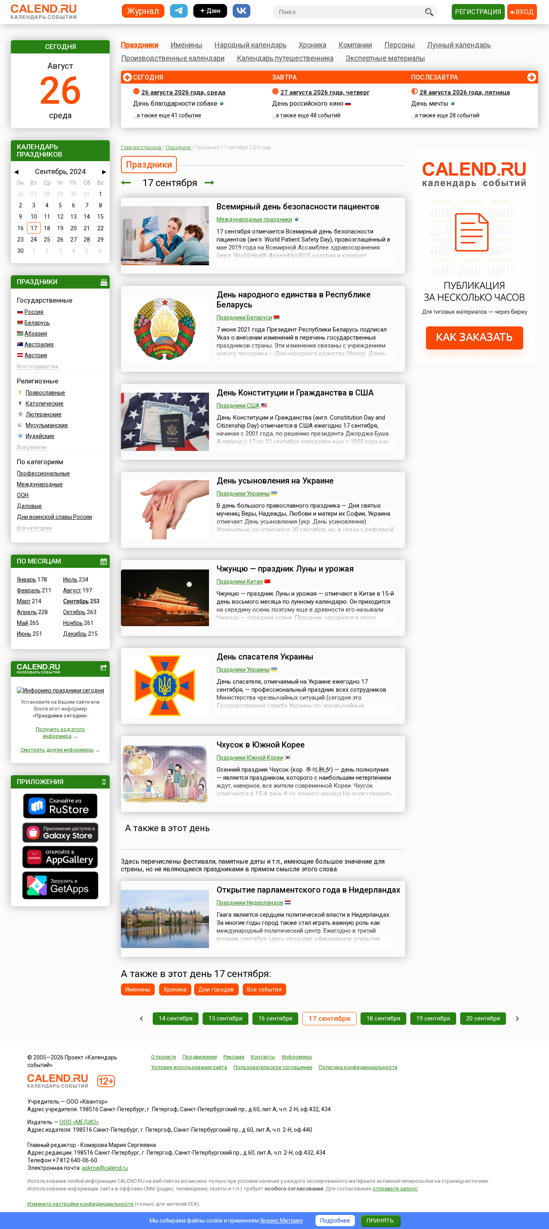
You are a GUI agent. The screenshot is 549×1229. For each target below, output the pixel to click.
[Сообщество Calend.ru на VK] (241, 11)
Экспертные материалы (385, 58)
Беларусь (37, 323)
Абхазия (36, 333)
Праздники (139, 45)
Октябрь (74, 612)
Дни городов (216, 989)
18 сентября (383, 1018)
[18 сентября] (209, 182)
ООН (23, 495)
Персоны (399, 45)
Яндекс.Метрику (281, 1220)
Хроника (312, 45)
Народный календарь (251, 45)
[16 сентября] (126, 182)
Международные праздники (254, 219)
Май (22, 623)
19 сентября (433, 1018)
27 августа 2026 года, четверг (325, 92)
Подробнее (335, 1220)
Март (24, 601)
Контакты (263, 1057)
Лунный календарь (459, 45)
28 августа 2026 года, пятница (465, 92)
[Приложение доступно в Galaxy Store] (60, 833)
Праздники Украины (243, 493)
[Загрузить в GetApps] (60, 886)
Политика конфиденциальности (358, 1067)
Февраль (29, 590)
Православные (45, 392)
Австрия (36, 355)
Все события (264, 989)
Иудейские (40, 436)
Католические (45, 403)
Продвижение (199, 1057)
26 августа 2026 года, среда (183, 92)
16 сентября (275, 1018)
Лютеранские (43, 414)
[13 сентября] (141, 1019)
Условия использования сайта (189, 1067)
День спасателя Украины (265, 657)
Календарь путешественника (285, 58)
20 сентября (483, 1018)
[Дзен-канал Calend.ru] (210, 11)
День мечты (430, 103)
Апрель (27, 612)
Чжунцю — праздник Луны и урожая (285, 569)
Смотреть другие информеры (57, 750)
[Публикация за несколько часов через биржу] (474, 360)
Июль (70, 579)
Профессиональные (43, 473)
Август (72, 590)
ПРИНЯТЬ (380, 1220)
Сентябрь (76, 601)
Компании (355, 45)
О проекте (163, 1057)
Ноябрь (73, 623)
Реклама (233, 1057)
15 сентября (225, 1018)
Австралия (39, 344)
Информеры (297, 1057)
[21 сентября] (517, 1019)
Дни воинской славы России (54, 517)
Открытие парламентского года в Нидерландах (308, 890)
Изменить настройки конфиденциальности (80, 1204)
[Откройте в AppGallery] (60, 858)
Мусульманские (47, 425)
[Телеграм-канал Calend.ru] (179, 11)
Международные (40, 484)
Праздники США (238, 405)
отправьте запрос (395, 1189)
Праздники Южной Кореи (250, 757)
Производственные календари (173, 58)
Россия (34, 312)
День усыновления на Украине (275, 480)
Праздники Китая (240, 581)
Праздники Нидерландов (250, 902)
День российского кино (308, 103)
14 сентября (176, 1018)
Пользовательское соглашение (273, 1067)
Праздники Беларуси (244, 317)
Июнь (24, 634)
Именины (186, 45)
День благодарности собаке (175, 103)
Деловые (29, 506)
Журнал (143, 11)
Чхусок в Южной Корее (261, 745)
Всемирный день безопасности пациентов (298, 206)
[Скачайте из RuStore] (60, 807)
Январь (26, 579)
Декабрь (75, 634)
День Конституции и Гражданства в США (295, 392)
